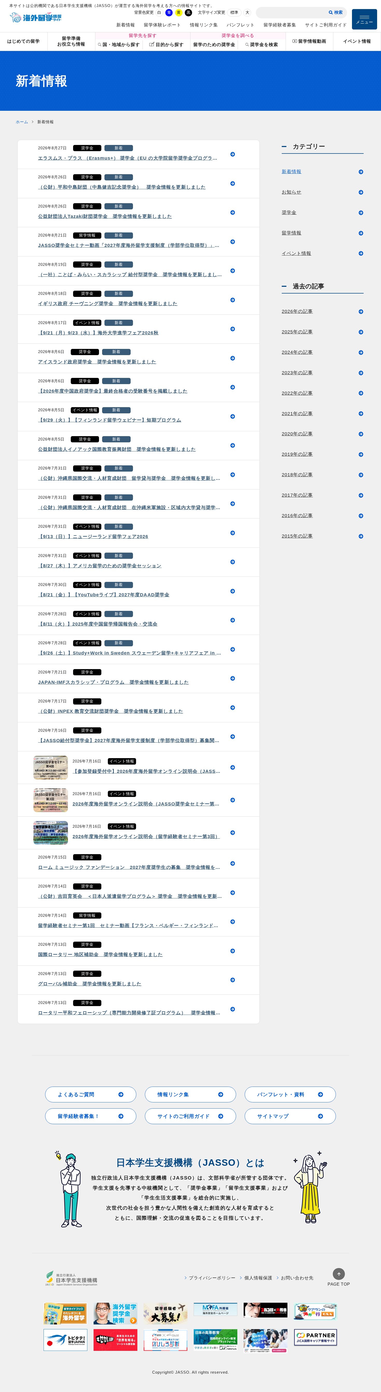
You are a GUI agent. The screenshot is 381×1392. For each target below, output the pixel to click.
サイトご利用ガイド (326, 25)
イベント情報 (357, 41)
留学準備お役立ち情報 (71, 41)
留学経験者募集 (280, 25)
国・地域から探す (121, 44)
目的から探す (170, 44)
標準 (234, 12)
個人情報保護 (258, 1278)
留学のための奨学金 (214, 44)
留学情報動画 (312, 41)
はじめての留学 (23, 41)
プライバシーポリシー (212, 1278)
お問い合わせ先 (297, 1278)
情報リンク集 (204, 25)
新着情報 (125, 25)
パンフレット (241, 25)
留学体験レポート (162, 25)
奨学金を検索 (264, 44)
